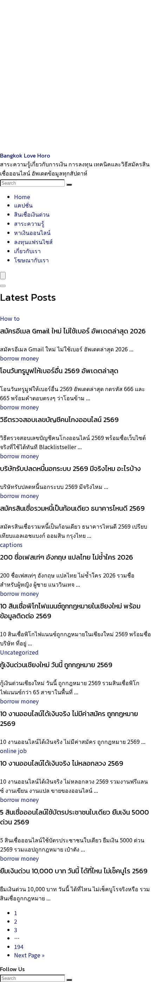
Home (22, 196)
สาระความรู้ (29, 223)
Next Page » (29, 955)
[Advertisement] (75, 75)
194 (19, 946)
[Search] (69, 185)
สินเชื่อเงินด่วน (32, 214)
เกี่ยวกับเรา (27, 251)
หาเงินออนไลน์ (32, 232)
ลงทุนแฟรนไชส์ (33, 241)
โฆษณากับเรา (31, 260)
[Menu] (3, 275)
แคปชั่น (23, 205)
